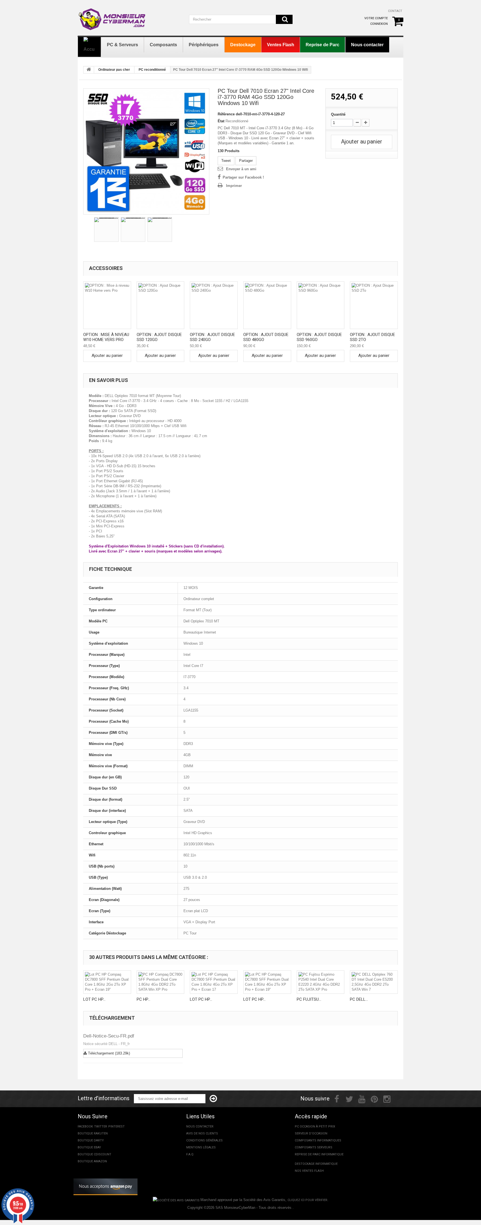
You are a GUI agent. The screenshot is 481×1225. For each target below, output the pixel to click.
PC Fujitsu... (309, 999)
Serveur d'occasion (311, 1133)
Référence (226, 114)
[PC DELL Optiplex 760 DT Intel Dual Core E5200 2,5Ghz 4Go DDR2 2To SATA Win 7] (374, 982)
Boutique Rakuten (93, 1133)
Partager (246, 161)
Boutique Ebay (89, 1147)
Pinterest (116, 1126)
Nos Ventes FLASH (309, 1171)
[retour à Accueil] (89, 70)
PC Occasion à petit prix (315, 1126)
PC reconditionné (152, 70)
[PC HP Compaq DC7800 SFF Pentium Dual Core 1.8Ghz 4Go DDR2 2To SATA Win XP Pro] (161, 982)
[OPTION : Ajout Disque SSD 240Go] (214, 305)
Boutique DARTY (91, 1140)
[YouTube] (361, 1098)
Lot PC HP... (94, 999)
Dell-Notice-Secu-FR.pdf (108, 1036)
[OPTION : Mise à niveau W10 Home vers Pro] (107, 305)
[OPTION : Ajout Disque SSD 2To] (374, 305)
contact (395, 11)
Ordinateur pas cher (114, 70)
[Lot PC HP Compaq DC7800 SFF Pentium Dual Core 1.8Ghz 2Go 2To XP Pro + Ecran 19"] (107, 982)
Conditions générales (204, 1140)
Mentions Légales (201, 1147)
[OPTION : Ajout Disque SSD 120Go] (161, 305)
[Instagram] (387, 1098)
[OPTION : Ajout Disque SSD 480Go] (267, 305)
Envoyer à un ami (241, 169)
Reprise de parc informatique (319, 1154)
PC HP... (143, 999)
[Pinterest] (374, 1098)
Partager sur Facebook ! (243, 177)
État (221, 121)
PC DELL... (359, 999)
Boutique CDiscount (94, 1154)
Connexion (379, 24)
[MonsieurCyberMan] (112, 16)
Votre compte (376, 18)
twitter (100, 1126)
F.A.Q (189, 1154)
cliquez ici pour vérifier (307, 1200)
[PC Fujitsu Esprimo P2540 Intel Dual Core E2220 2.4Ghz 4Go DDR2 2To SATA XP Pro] (321, 982)
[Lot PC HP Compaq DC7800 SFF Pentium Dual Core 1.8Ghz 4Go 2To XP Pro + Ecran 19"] (267, 982)
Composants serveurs (313, 1147)
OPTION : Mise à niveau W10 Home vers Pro (106, 337)
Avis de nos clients (202, 1133)
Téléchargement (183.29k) (108, 1053)
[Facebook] (336, 1098)
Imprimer (234, 186)
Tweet (226, 161)
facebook (85, 1126)
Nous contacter (199, 1126)
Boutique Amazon (92, 1161)
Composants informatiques (318, 1140)
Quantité (338, 114)
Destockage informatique (316, 1164)
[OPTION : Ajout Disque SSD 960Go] (321, 305)
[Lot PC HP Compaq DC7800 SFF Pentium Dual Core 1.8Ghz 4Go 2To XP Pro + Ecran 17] (214, 982)
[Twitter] (349, 1098)
